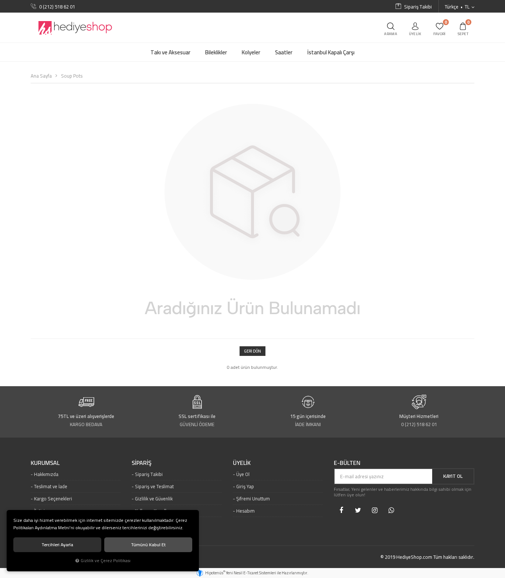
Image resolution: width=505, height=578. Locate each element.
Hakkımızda (46, 474)
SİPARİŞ (142, 463)
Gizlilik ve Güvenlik (154, 498)
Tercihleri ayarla (57, 544)
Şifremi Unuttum (253, 498)
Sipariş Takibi (149, 474)
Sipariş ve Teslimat (154, 486)
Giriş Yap (245, 486)
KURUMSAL (45, 463)
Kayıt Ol (452, 476)
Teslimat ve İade (50, 486)
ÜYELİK (242, 463)
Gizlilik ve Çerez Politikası (106, 561)
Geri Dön (252, 351)
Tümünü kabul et (148, 544)
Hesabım (245, 510)
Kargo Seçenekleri (53, 498)
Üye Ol (243, 474)
